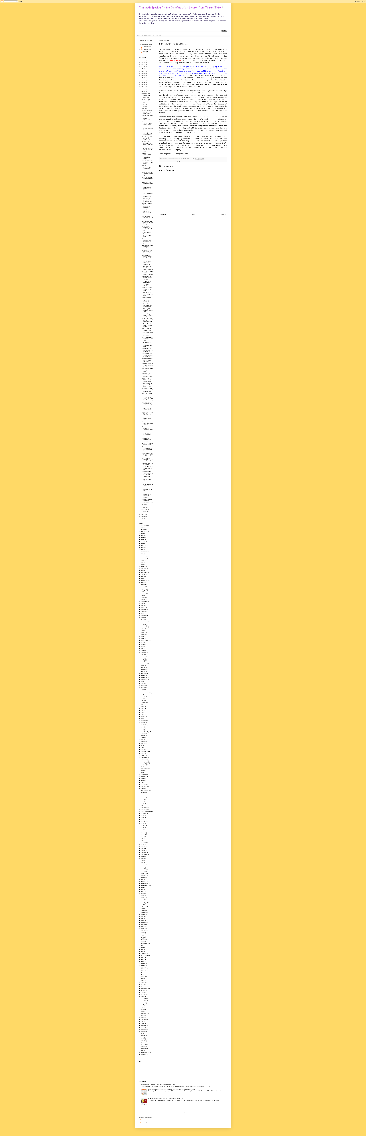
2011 (142, 514)
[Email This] (196, 159)
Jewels (142, 772)
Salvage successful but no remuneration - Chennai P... (147, 205)
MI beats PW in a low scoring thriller (147, 444)
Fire (142, 695)
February (144, 509)
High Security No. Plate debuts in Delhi (146, 435)
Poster (142, 899)
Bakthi (142, 562)
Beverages (143, 572)
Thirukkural (143, 1000)
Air (141, 533)
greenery (143, 735)
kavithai (143, 778)
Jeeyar (142, 770)
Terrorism (143, 994)
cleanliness (143, 615)
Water (142, 1041)
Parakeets (143, 870)
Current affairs (144, 640)
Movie (142, 844)
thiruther (143, 1002)
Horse (142, 745)
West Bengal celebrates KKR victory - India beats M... (147, 144)
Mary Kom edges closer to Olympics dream (147, 294)
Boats (142, 578)
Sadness (143, 922)
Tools (142, 1008)
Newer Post (163, 214)
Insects (142, 755)
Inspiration (143, 757)
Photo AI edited (144, 883)
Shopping (143, 939)
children (143, 611)
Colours (143, 617)
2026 (142, 60)
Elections (143, 667)
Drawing (143, 660)
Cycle (142, 642)
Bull (142, 592)
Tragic (142, 1011)
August (144, 102)
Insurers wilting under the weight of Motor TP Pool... (147, 315)
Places (142, 889)
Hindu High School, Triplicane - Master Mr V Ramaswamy (147, 398)
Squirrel (143, 963)
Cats (142, 603)
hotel (142, 747)
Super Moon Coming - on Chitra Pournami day (147, 413)
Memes (142, 823)
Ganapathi (143, 720)
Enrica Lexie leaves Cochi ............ (174, 43)
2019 (142, 75)
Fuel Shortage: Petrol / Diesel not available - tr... (147, 138)
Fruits (142, 710)
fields (142, 691)
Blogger (186, 1113)
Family (142, 683)
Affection (143, 529)
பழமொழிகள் (144, 1054)
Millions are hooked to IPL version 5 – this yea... (147, 339)
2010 (142, 516)
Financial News (145, 693)
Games (142, 718)
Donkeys (143, 656)
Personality (143, 875)
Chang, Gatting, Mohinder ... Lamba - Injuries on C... (147, 460)
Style (142, 974)
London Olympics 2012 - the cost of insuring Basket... (147, 133)
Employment (144, 673)
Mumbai (143, 846)
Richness (143, 914)
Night (142, 862)
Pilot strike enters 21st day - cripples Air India (147, 150)
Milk (142, 831)
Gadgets (143, 716)
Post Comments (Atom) (172, 217)
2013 (142, 89)
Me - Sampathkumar (146, 35)
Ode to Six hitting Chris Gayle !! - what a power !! (146, 263)
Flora (142, 700)
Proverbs (143, 901)
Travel (142, 1015)
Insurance (143, 761)
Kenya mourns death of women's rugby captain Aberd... (147, 455)
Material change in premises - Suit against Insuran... (147, 385)
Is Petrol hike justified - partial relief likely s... (147, 128)
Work (142, 1050)
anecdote (143, 541)
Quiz (142, 905)
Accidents (143, 525)
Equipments (144, 677)
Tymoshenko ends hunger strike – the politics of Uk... (147, 350)
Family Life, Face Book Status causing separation (147, 268)
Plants (142, 891)
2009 (142, 519)
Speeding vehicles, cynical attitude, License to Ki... (147, 251)
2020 (142, 73)
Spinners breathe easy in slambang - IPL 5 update (147, 473)
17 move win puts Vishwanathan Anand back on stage (146, 234)
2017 (142, 80)
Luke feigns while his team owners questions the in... (147, 247)
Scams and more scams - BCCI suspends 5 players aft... (146, 299)
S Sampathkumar (146, 46)
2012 (142, 91)
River (142, 916)
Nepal (142, 860)
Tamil (142, 984)
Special (142, 959)
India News (166, 161)
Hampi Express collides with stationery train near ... (146, 212)
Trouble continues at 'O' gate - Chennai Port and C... (147, 365)
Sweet (142, 980)
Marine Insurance (173, 161)
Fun (142, 712)
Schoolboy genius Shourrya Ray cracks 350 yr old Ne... (147, 168)
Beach (142, 564)
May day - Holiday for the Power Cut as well (147, 468)
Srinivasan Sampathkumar (146, 52)
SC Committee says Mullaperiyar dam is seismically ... (147, 355)
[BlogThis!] (198, 159)
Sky (141, 945)
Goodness (143, 733)
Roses (142, 920)
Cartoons (143, 599)
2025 (142, 62)
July (143, 104)
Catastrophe (144, 601)
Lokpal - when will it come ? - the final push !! (147, 325)
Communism (144, 621)
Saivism (143, 924)
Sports (142, 961)
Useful (142, 1023)
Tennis (142, 992)
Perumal (143, 877)
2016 (142, 82)
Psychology (144, 903)
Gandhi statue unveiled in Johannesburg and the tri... (147, 429)
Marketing (143, 813)
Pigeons (143, 887)
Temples (143, 990)
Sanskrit (143, 926)
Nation (142, 856)
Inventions (143, 765)
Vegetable (143, 1029)
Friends (142, 708)
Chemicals (143, 607)
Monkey (143, 835)
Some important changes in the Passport (146, 440)
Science (143, 930)
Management (144, 807)
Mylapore (143, 850)
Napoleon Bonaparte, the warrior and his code (147, 418)
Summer (143, 976)
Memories (143, 827)
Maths (142, 817)
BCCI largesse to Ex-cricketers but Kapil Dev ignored (147, 222)
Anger (142, 543)
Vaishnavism (144, 1025)
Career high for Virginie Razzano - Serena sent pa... (147, 123)
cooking (143, 629)
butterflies (143, 594)
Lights (142, 796)
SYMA (142, 982)
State (142, 967)
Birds (142, 576)
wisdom (143, 1046)
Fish (142, 699)
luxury (142, 802)
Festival (143, 687)
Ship (179, 161)
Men (142, 829)
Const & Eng (144, 625)
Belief (142, 570)
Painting (143, 868)
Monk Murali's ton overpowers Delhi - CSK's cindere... (147, 184)
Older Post (223, 214)
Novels (142, 864)
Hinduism (143, 741)
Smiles (142, 951)
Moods (142, 837)
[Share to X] (199, 159)
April (143, 505)
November (145, 95)
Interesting (143, 763)
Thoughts (143, 1004)
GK (141, 728)
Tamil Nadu (143, 986)
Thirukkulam (144, 998)
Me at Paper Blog (157, 35)
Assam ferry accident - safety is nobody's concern (147, 423)
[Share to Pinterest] (203, 159)
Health (142, 737)
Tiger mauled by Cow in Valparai (147, 464)
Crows (142, 636)
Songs (142, 957)
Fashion (143, 685)
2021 (142, 71)
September (145, 100)
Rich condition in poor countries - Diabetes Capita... (147, 273)
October (144, 97)
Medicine (143, 821)
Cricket (142, 632)
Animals (143, 545)
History (142, 743)
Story (142, 973)
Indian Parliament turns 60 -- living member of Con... (147, 305)
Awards (142, 560)
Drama (142, 658)
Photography (144, 885)
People (142, 873)
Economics (143, 664)
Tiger (142, 1006)
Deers (142, 646)
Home (138, 35)
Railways (143, 907)
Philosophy (143, 881)
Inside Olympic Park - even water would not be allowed (147, 390)
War (142, 1039)
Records (143, 910)
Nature (142, 858)
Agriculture (143, 531)
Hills (142, 739)
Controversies (144, 627)
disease (143, 652)
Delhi (142, 648)
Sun (142, 978)
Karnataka (143, 776)
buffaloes (143, 588)
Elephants (143, 669)
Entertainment (144, 675)
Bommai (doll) (144, 580)
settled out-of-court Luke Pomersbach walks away (147, 179)
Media (142, 819)
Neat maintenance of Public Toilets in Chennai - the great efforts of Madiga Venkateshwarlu (171, 1089)
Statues (142, 971)
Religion (143, 912)
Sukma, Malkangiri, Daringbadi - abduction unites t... (147, 501)
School (142, 928)
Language (143, 786)
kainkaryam (144, 774)
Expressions (144, 679)
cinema (142, 613)
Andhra (142, 539)
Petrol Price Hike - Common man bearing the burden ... (147, 189)
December (145, 93)
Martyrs (142, 815)
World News (183, 161)
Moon (142, 838)
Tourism (143, 1009)
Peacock (143, 872)
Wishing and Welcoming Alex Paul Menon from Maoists (147, 449)
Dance (142, 644)
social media (144, 953)
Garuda (142, 724)
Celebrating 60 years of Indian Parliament (147, 334)
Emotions (143, 671)
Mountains (143, 842)
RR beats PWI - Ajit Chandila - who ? (147, 329)
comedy (143, 619)
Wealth (142, 1043)
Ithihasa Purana (145, 768)
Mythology (143, 852)
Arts (142, 555)
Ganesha (143, 722)
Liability (143, 794)
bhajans (143, 574)
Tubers (142, 1021)
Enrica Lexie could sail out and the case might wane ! (147, 408)
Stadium (143, 965)
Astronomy (143, 557)
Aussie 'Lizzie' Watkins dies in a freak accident (147, 380)
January (144, 511)
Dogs (142, 654)
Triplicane (143, 1019)
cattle (142, 605)
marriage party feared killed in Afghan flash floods (147, 360)
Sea (142, 932)
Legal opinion (144, 790)
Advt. (142, 527)
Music (142, 848)
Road (142, 918)
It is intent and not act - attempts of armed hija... (147, 174)
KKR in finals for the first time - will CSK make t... (147, 218)
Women (143, 1048)
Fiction (142, 689)
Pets (142, 879)
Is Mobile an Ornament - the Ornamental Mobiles (146, 495)
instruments (144, 759)
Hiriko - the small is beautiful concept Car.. (147, 489)
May (143, 108)
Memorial (143, 825)
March (144, 507)
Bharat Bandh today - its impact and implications (147, 112)
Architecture (144, 551)
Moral (142, 840)
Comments (144, 1123)
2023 (142, 66)
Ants (142, 549)
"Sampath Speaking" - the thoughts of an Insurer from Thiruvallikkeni (181, 7)
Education (143, 665)
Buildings (143, 590)
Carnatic (143, 597)
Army (142, 553)
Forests (142, 706)
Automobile (143, 559)
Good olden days (145, 732)
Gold (142, 730)
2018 (142, 78)
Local (142, 800)
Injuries (142, 753)
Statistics (143, 969)
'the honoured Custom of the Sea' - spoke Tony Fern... (147, 484)
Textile (142, 996)
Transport (143, 1013)
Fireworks (143, 697)
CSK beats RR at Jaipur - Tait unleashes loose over (147, 344)
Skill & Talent (144, 943)
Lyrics (142, 803)
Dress (142, 662)
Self (142, 936)
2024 (142, 64)
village (142, 1037)
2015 (142, 84)
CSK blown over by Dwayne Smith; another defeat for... (147, 403)
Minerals (143, 833)
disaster (143, 650)
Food (142, 704)
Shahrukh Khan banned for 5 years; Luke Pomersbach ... (147, 257)
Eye (142, 681)
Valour (142, 1027)
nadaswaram (144, 854)
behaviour (143, 568)
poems (142, 893)
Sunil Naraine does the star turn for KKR (147, 289)
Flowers (143, 702)
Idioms (142, 749)
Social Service (144, 955)
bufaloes (143, 586)
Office (142, 866)
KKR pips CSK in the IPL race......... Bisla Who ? (147, 162)
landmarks (143, 784)
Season (143, 934)
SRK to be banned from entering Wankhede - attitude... (147, 283)
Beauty (142, 566)
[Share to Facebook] (201, 159)
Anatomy (143, 537)
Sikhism (143, 941)
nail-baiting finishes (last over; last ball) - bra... (147, 310)
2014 (142, 86)
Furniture (143, 714)
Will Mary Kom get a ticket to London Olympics (147, 278)
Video (142, 1035)
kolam (142, 782)
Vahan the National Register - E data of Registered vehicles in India (158, 1084)
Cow (142, 630)
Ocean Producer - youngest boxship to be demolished (147, 200)
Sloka (142, 949)
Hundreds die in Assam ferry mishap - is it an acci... (147, 478)
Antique (143, 547)
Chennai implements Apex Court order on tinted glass (147, 195)
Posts (142, 1120)
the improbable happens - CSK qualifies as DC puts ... (146, 241)
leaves (142, 788)
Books (142, 582)
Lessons (143, 792)
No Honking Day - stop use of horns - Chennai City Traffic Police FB (165, 1098)
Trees (142, 1017)
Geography (143, 726)
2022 (142, 69)
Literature (143, 798)
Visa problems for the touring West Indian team (147, 370)
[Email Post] (192, 158)
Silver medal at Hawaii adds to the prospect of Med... (147, 375)
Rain (142, 908)
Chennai (143, 609)
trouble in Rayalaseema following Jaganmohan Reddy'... (146, 156)
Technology (144, 988)
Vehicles (143, 1031)
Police (142, 895)
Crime (142, 634)
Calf (142, 595)
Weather (143, 1045)
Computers (143, 623)
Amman (143, 535)
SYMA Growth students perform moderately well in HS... (147, 228)
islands (142, 767)
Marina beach (144, 809)
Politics (142, 897)
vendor (142, 1033)
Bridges (143, 584)
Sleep (142, 947)
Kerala (142, 780)
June (143, 106)
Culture (142, 638)
